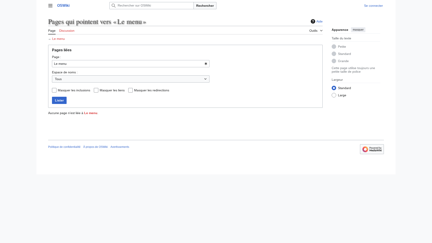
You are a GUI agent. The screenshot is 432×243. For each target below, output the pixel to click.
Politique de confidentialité (64, 146)
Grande (343, 61)
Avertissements (119, 146)
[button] (50, 5)
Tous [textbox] (58, 79)
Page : (56, 57)
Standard (344, 54)
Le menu (58, 38)
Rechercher (205, 5)
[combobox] (130, 63)
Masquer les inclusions (74, 90)
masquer (358, 29)
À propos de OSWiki (95, 146)
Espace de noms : (65, 72)
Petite (342, 46)
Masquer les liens (112, 90)
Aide (319, 21)
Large (342, 95)
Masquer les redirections (151, 90)
